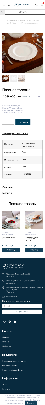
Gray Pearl (17, 23)
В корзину (23, 121)
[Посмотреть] (16, 218)
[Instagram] (4, 321)
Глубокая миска (8, 237)
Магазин (18, 20)
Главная (9, 20)
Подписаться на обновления (16, 301)
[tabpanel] (22, 160)
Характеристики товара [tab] (15, 133)
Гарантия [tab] (7, 192)
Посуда (26, 20)
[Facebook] (15, 321)
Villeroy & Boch (16, 108)
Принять (30, 403)
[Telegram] (9, 321)
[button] (3, 5)
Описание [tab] (7, 187)
